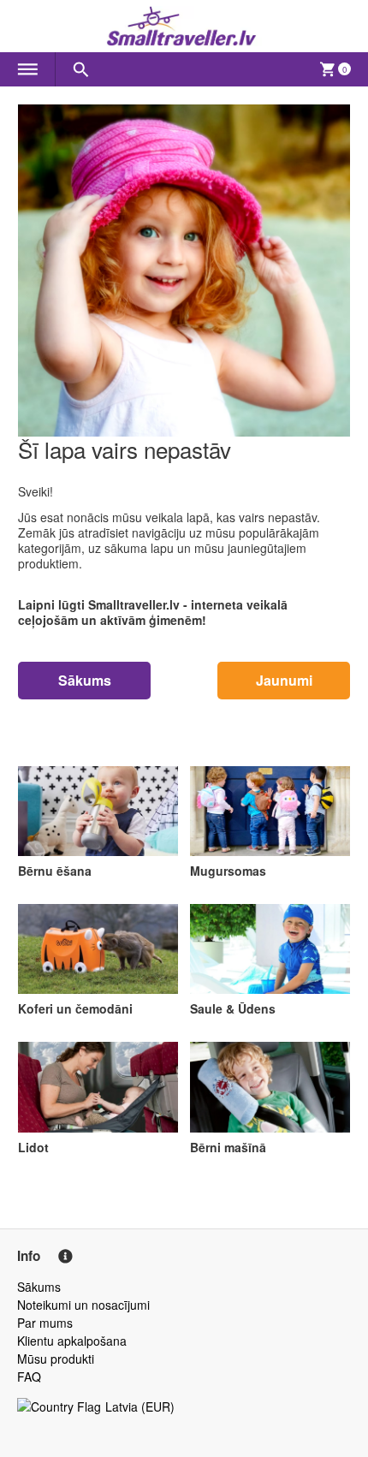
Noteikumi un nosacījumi (83, 1304)
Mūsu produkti (55, 1358)
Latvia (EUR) (140, 1406)
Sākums (84, 680)
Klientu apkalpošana (72, 1340)
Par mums (45, 1322)
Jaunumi (284, 680)
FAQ (29, 1376)
